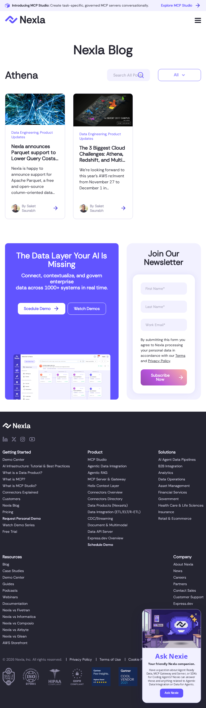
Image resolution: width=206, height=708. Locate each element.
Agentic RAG (98, 472)
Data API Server (100, 531)
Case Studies (13, 571)
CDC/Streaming (100, 518)
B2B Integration (170, 466)
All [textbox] (176, 75)
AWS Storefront (15, 643)
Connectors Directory (105, 499)
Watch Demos (87, 308)
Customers (11, 499)
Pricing (8, 512)
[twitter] (14, 440)
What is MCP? (14, 479)
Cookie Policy (139, 659)
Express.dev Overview (105, 538)
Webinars (10, 597)
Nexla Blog (103, 50)
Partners (180, 584)
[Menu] (197, 20)
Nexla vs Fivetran (16, 610)
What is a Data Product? (22, 472)
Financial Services (172, 492)
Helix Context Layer (103, 485)
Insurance (166, 512)
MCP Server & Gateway (107, 479)
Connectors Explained (20, 492)
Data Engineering (24, 132)
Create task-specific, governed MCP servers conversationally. (80, 5)
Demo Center (13, 459)
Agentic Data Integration (107, 466)
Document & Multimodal (107, 525)
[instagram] (22, 440)
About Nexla (183, 564)
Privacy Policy (159, 361)
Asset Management (174, 485)
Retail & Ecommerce (174, 518)
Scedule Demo (37, 308)
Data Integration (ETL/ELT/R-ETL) (114, 512)
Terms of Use (110, 659)
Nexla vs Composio (18, 623)
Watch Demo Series (19, 525)
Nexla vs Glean (15, 636)
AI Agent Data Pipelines (177, 459)
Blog (6, 564)
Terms (180, 355)
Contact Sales (184, 590)
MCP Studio (97, 459)
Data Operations (171, 479)
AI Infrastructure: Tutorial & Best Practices (36, 466)
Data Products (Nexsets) (108, 505)
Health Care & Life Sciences (180, 505)
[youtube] (32, 440)
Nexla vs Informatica (19, 616)
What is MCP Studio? (19, 485)
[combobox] (179, 75)
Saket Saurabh (29, 208)
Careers (179, 577)
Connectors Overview (105, 492)
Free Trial (10, 531)
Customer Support (188, 597)
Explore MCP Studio (176, 5)
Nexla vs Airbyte (16, 629)
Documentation (15, 603)
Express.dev (183, 603)
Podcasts (10, 590)
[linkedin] (5, 440)
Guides (8, 584)
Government (168, 499)
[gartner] (101, 677)
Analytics (165, 472)
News (177, 571)
